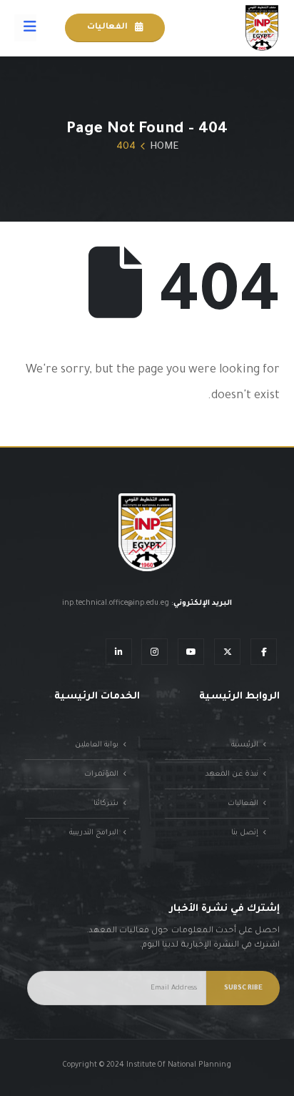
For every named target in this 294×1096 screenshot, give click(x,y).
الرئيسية (244, 745)
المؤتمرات (101, 774)
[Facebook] (263, 651)
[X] (227, 651)
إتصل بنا (244, 833)
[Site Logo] (262, 28)
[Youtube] (191, 651)
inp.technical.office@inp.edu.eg (115, 603)
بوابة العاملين (96, 745)
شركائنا (105, 803)
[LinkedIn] (119, 651)
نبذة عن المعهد (231, 774)
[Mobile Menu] (25, 27)
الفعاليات (108, 27)
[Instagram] (154, 651)
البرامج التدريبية (93, 833)
